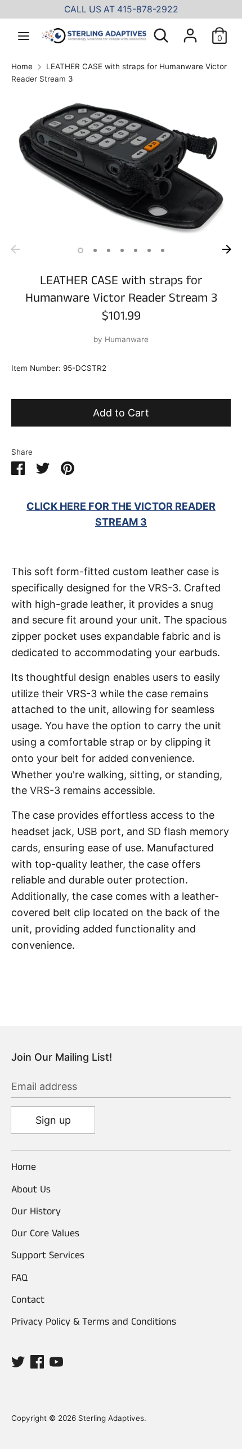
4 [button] (122, 250)
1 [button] (80, 250)
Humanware (127, 339)
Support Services (47, 1255)
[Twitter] (18, 1361)
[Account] (190, 32)
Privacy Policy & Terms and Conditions (93, 1322)
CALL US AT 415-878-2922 (121, 9)
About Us (31, 1189)
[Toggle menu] (23, 35)
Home (23, 1167)
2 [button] (95, 250)
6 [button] (149, 250)
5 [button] (135, 250)
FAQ (19, 1278)
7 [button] (162, 250)
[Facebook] (37, 1361)
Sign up (53, 1120)
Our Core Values (45, 1233)
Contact (27, 1300)
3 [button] (108, 250)
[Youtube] (56, 1361)
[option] (121, 166)
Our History (36, 1211)
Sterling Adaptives (111, 1418)
